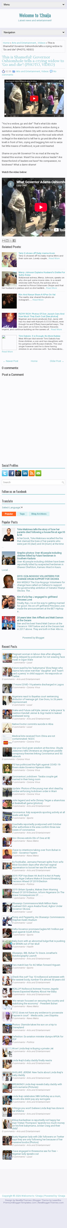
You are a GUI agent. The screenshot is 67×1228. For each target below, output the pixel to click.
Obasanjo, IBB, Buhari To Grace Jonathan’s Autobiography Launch (34, 954)
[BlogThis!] (7, 241)
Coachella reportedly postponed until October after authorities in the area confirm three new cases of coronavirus (36, 827)
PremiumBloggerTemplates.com (19, 1203)
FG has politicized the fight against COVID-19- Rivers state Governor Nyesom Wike (36, 766)
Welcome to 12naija (35, 15)
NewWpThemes (23, 1200)
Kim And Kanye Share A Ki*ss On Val (37, 294)
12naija (61, 1195)
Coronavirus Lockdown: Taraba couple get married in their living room (35, 778)
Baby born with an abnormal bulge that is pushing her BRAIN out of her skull (38, 942)
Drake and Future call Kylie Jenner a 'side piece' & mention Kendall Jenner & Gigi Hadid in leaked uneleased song (38, 713)
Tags (22, 514)
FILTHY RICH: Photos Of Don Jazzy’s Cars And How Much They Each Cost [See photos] (41, 315)
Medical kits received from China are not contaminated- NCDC (33, 737)
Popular (9, 514)
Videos (41, 42)
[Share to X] (10, 241)
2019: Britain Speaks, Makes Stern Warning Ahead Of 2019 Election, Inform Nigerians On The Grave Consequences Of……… (38, 892)
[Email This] (3, 241)
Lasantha (56, 1200)
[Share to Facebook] (14, 241)
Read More (54, 258)
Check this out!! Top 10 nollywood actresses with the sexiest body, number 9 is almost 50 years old (38, 978)
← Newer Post (10, 361)
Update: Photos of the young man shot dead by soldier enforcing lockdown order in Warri (37, 790)
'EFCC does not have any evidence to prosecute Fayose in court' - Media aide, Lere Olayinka (37, 1014)
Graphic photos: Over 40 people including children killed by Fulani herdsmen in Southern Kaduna (39, 555)
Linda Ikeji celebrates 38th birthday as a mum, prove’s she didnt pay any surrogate (36, 1097)
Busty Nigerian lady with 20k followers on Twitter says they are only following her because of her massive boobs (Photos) (38, 1139)
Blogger (40, 637)
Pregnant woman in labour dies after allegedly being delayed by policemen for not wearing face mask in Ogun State (38, 657)
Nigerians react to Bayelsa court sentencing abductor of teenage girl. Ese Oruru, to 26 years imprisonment (37, 699)
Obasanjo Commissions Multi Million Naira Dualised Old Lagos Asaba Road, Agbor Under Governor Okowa (37, 906)
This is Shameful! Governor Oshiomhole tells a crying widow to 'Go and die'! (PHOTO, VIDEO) (33, 61)
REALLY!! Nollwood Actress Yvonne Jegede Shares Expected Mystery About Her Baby (35, 990)
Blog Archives (39, 514)
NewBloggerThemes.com (51, 1203)
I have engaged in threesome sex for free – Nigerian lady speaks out (35, 1152)
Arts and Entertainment (24, 42)
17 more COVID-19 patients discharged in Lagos (38, 684)
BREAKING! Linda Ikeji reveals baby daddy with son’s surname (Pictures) (37, 1085)
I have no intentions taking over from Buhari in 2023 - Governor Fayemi (36, 851)
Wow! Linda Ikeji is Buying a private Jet (32, 1048)
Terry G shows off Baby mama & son (37, 253)
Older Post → (57, 361)
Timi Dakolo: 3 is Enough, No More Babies (39, 336)
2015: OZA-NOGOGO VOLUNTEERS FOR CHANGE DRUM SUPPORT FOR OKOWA (38, 577)
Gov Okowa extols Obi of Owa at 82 (31, 838)
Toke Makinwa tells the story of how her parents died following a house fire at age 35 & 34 (41, 532)
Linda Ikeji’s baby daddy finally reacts (32, 1060)
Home (6, 42)
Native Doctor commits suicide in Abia (32, 724)
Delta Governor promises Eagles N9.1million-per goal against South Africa (37, 930)
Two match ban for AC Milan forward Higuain (36, 964)
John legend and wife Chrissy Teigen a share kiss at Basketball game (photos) (38, 802)
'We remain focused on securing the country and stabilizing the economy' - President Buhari (38, 1002)
